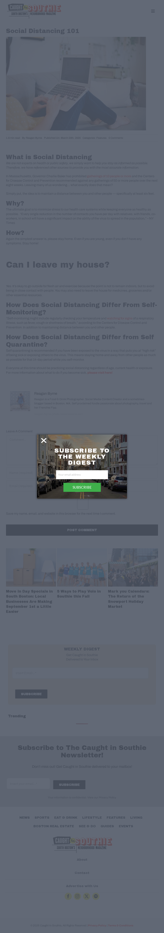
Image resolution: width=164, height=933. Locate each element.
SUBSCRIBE (82, 487)
